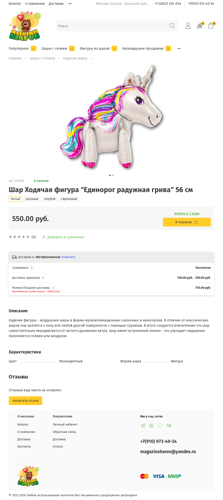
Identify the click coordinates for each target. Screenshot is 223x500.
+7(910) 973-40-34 (201, 4)
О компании (35, 4)
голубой (49, 199)
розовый (32, 199)
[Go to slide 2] (113, 175)
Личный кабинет (65, 424)
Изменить (68, 257)
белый (15, 199)
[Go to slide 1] (110, 175)
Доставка (56, 4)
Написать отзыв (25, 401)
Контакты (24, 446)
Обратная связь (64, 432)
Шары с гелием (54, 48)
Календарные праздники (143, 48)
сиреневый (69, 199)
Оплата (58, 446)
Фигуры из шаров (95, 48)
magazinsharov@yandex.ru (168, 451)
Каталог (15, 4)
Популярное (19, 48)
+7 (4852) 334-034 (167, 4)
